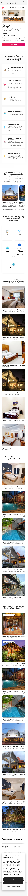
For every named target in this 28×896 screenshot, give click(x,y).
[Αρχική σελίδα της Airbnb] (3, 7)
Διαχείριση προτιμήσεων (13, 886)
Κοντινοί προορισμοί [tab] (7, 842)
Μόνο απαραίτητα (13, 883)
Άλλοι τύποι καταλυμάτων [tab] (20, 842)
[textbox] (7, 40)
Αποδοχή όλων (13, 879)
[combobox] (13, 35)
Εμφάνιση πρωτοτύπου (13, 3)
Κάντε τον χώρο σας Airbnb (17, 7)
